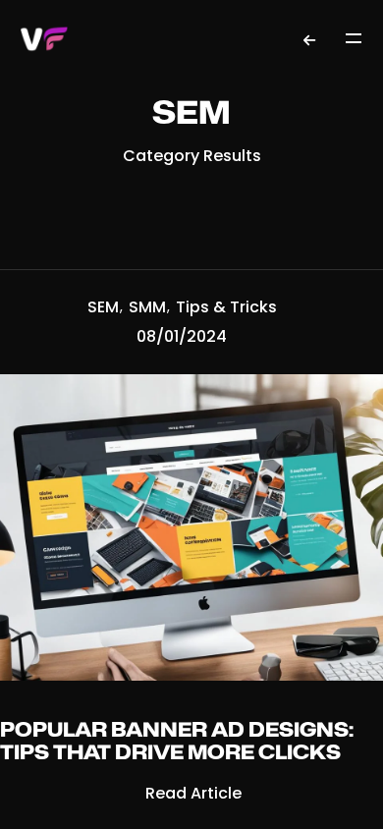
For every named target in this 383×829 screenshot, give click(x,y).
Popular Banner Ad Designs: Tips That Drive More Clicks (177, 741)
